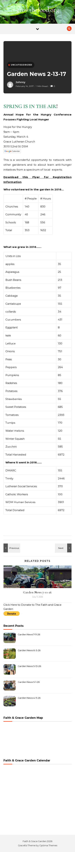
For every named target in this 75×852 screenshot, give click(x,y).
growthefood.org (37, 10)
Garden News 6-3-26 (29, 650)
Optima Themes (48, 845)
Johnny (20, 82)
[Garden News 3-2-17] (11, 547)
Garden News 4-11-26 (29, 697)
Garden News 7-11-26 (37, 592)
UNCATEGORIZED (21, 65)
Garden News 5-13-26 (29, 666)
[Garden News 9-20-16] (64, 547)
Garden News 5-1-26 (29, 682)
